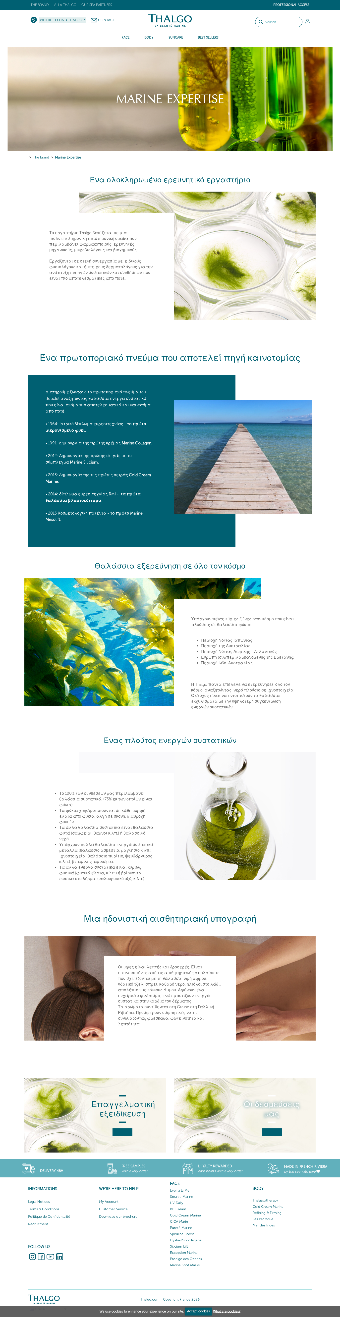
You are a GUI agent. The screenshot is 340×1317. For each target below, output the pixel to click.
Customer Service (113, 1209)
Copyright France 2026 (181, 1299)
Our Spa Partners (96, 5)
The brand (40, 5)
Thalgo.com (150, 1299)
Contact (106, 20)
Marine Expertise (68, 157)
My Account (108, 1202)
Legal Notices (39, 1202)
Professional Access (291, 5)
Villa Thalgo (65, 5)
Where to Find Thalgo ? (62, 20)
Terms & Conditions (43, 1209)
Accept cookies (198, 1311)
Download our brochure (118, 1216)
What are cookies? (226, 1311)
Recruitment (38, 1224)
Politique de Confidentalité (49, 1216)
